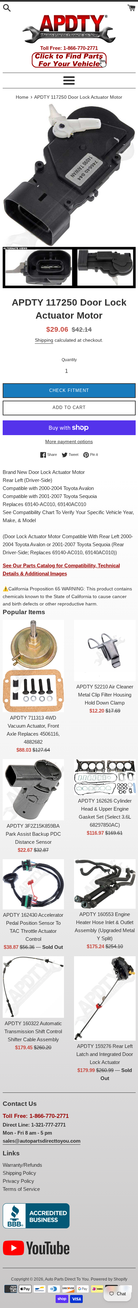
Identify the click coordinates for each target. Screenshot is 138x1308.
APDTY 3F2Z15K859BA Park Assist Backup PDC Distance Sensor (33, 834)
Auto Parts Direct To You (67, 1279)
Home (22, 97)
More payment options (69, 441)
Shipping (44, 340)
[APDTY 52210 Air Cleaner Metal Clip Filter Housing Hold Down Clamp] (105, 650)
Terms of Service (21, 1189)
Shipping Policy (19, 1173)
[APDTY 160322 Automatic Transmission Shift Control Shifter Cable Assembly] (33, 987)
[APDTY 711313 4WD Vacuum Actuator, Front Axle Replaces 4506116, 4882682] (33, 666)
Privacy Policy (18, 1181)
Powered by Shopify (109, 1279)
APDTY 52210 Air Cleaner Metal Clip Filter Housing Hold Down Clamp (104, 695)
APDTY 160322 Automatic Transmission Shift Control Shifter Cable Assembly (33, 1031)
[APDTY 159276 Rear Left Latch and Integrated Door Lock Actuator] (105, 998)
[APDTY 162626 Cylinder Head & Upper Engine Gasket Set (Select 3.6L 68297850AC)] (105, 777)
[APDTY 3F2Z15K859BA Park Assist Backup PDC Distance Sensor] (33, 790)
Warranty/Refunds (22, 1165)
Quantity (69, 359)
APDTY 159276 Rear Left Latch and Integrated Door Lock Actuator (104, 1054)
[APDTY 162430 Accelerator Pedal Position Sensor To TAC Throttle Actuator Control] (33, 884)
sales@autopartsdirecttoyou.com (41, 1141)
